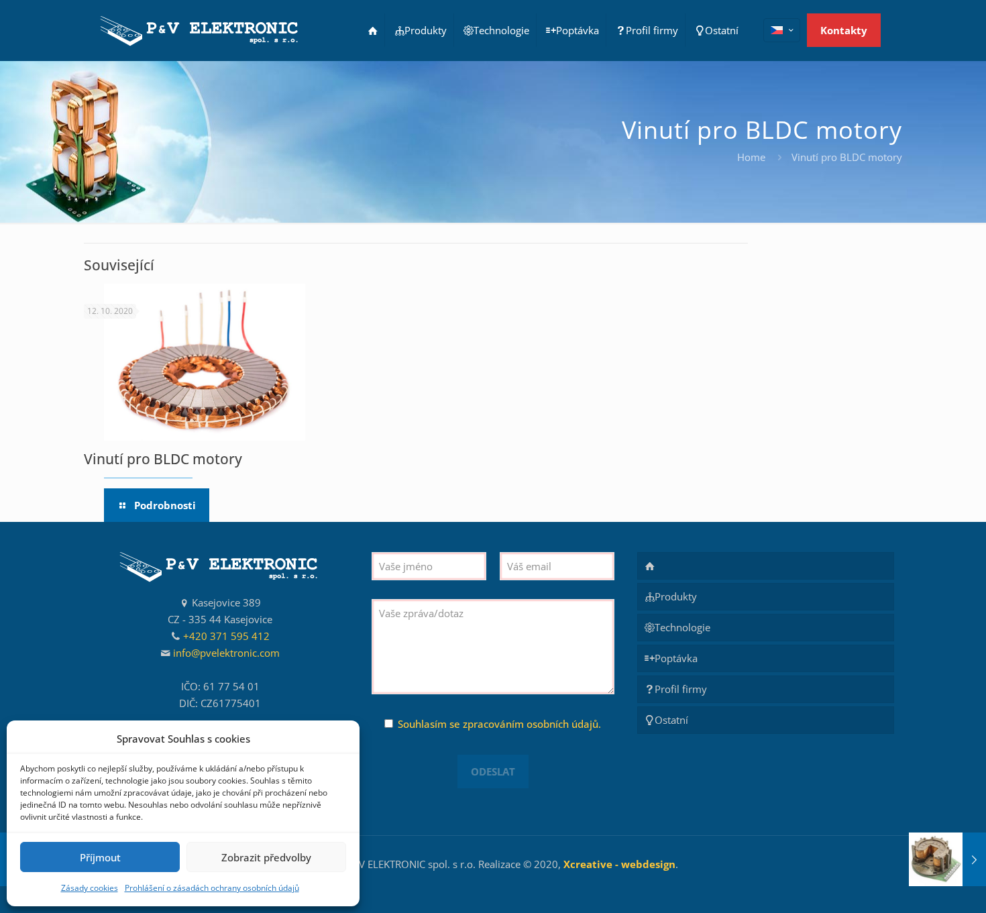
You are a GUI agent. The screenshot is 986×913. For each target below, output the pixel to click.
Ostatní (671, 720)
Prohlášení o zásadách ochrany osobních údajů (212, 888)
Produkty (676, 596)
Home (751, 157)
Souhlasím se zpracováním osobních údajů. (499, 724)
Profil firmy (681, 689)
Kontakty (843, 30)
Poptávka (676, 658)
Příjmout (100, 857)
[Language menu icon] (781, 30)
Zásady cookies (89, 888)
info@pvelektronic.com (226, 652)
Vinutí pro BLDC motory (163, 458)
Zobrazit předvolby (266, 857)
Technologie (682, 627)
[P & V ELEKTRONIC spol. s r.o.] (201, 30)
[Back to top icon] (922, 885)
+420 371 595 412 (226, 636)
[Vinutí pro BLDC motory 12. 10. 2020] (947, 859)
